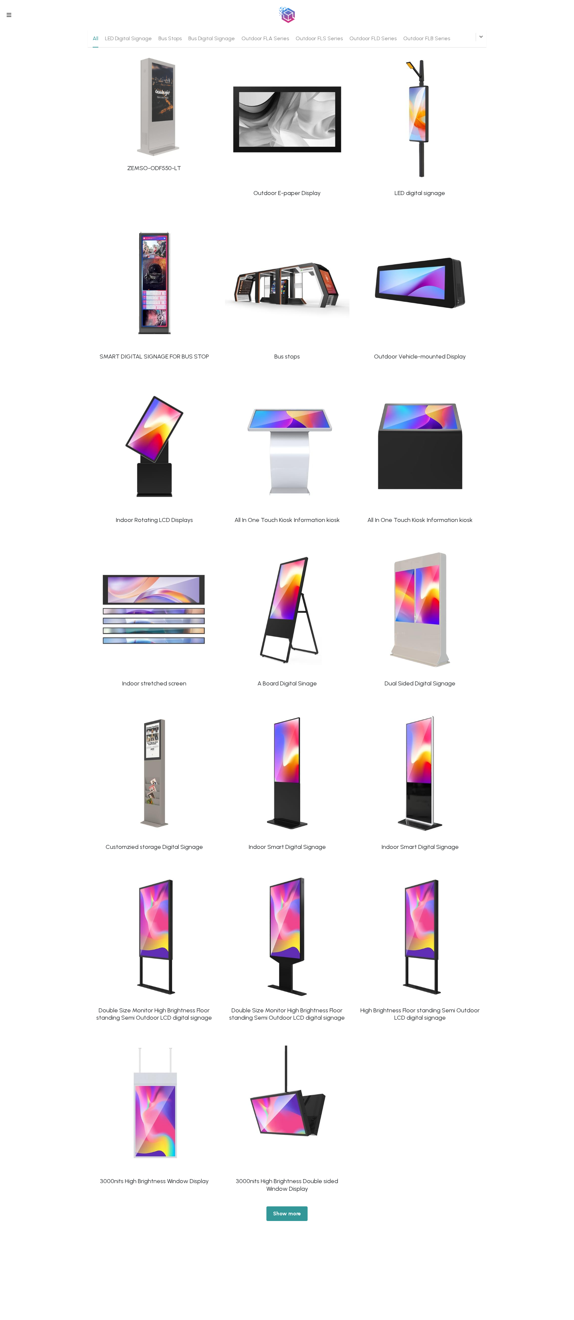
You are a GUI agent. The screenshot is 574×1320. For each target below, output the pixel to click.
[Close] (412, 592)
